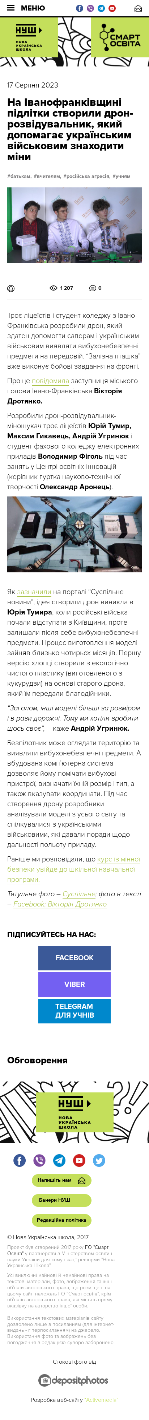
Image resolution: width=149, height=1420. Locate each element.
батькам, (21, 176)
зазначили (34, 592)
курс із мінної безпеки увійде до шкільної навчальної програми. (73, 869)
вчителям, (49, 176)
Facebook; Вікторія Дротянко (60, 904)
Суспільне (79, 894)
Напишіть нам (138, 8)
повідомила (50, 381)
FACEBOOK (75, 958)
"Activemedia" (101, 1400)
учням (123, 176)
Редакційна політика (61, 1220)
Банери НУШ (54, 1200)
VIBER (74, 984)
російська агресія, (89, 176)
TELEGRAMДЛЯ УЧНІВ (74, 1011)
